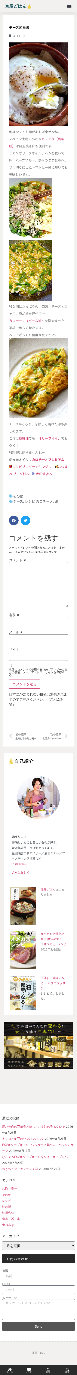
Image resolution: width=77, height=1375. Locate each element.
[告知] (48, 1369)
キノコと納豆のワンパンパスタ (23, 1138)
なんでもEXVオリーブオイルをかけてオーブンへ (35, 1157)
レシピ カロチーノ (39, 501)
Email (6, 1283)
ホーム (9, 1372)
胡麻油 (24, 438)
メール (15, 632)
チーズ (18, 501)
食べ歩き (8, 1225)
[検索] (67, 1369)
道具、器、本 (11, 1219)
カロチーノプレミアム (48, 459)
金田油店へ (44, 473)
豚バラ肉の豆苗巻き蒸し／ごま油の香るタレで (33, 1126)
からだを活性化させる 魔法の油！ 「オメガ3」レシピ (53, 939)
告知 (48, 1372)
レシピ (6, 1200)
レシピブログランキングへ (32, 466)
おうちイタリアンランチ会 (20, 1169)
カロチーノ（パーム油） (27, 320)
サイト (14, 649)
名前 (14, 615)
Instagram (19, 864)
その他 (18, 496)
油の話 (6, 1207)
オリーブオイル (49, 438)
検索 (67, 1372)
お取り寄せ (9, 1188)
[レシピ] (29, 1369)
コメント (17, 560)
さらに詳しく (21, 872)
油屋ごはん (48, 889)
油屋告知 (8, 1213)
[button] (69, 6)
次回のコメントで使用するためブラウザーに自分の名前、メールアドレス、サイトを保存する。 (38, 672)
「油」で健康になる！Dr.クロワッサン (53, 983)
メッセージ (9, 1297)
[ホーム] (9, 1369)
